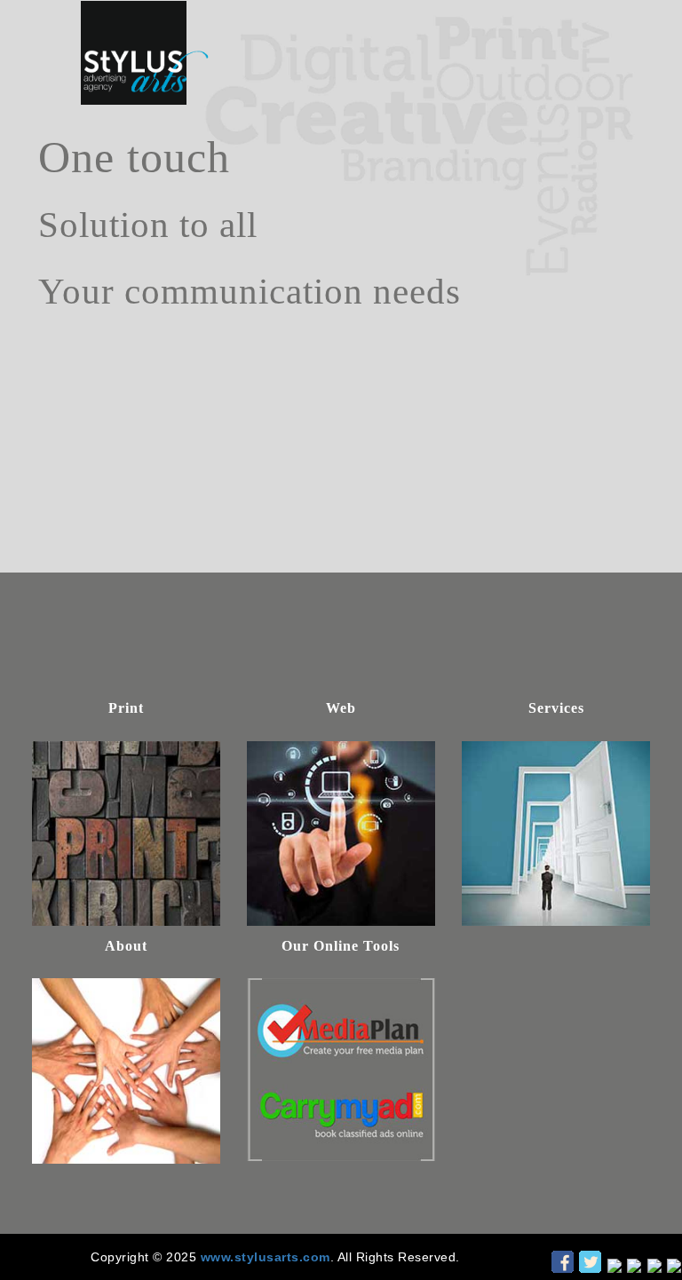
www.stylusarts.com (265, 1257)
